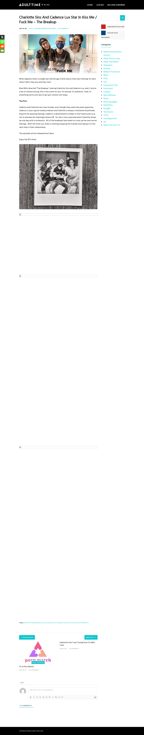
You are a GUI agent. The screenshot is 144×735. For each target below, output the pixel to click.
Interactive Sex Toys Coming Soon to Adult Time (77, 644)
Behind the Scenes (29, 623)
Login (22, 682)
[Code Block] (52, 697)
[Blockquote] (49, 697)
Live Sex (100, 5)
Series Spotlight (110, 101)
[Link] (55, 697)
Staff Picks (108, 105)
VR (104, 121)
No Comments (63, 28)
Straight (106, 108)
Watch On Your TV (111, 125)
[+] (62, 697)
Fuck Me (71, 623)
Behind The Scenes (49, 28)
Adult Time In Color (111, 58)
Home (90, 5)
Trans (105, 115)
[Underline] (37, 697)
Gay (105, 81)
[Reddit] (2, 46)
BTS (45, 623)
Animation (107, 65)
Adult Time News (35, 28)
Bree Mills (40, 623)
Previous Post (28, 637)
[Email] (2, 50)
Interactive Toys (110, 85)
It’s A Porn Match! (26, 666)
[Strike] (40, 697)
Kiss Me (76, 623)
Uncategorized (109, 118)
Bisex (105, 75)
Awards (106, 68)
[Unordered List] (46, 697)
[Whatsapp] (2, 41)
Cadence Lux (51, 623)
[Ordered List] (43, 697)
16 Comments (74, 648)
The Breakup (84, 623)
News (106, 98)
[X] (2, 37)
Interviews (108, 88)
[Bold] (30, 697)
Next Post (90, 637)
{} (59, 697)
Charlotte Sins (62, 623)
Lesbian (106, 91)
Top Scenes (108, 111)
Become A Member (116, 5)
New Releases (109, 95)
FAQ (105, 78)
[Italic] (33, 697)
